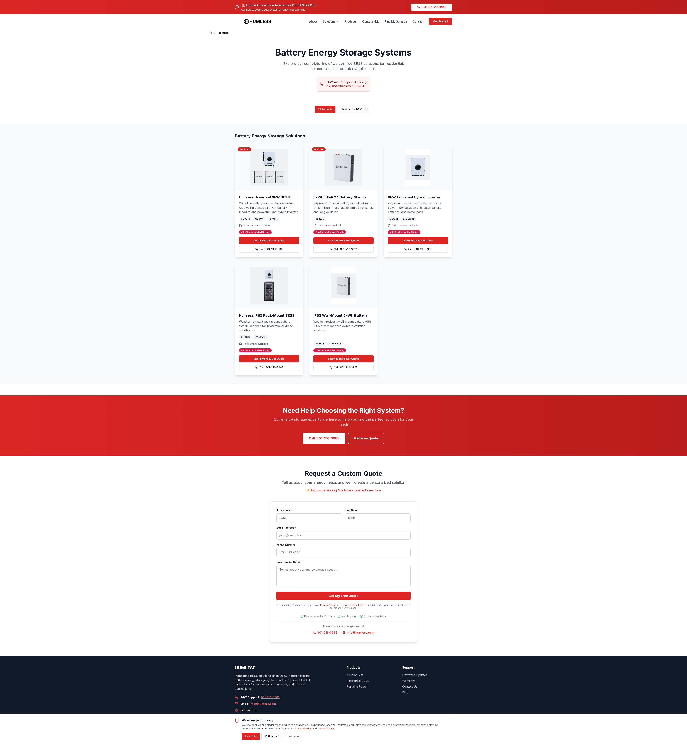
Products (351, 21)
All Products (325, 109)
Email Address (286, 527)
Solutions (329, 21)
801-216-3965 (327, 632)
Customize (274, 736)
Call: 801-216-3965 (271, 249)
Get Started (440, 21)
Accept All (251, 736)
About (313, 21)
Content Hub (370, 21)
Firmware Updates (414, 675)
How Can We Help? (288, 562)
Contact (418, 21)
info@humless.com (360, 632)
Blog (405, 692)
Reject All (294, 736)
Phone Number (285, 544)
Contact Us (409, 686)
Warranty (408, 681)
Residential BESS (354, 109)
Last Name (351, 510)
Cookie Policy (326, 728)
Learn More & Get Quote (269, 240)
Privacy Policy (327, 605)
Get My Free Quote (343, 596)
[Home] (210, 32)
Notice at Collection (355, 605)
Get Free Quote (366, 438)
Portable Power (357, 686)
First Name (284, 510)
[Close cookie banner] (450, 720)
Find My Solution (396, 21)
